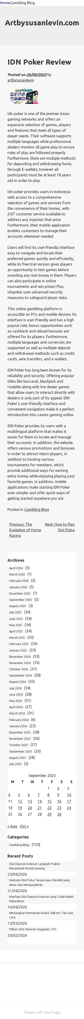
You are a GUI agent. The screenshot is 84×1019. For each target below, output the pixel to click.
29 (49, 814)
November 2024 (20, 662)
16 (59, 801)
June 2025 (16, 618)
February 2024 (18, 719)
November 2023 (20, 738)
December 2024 (19, 656)
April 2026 (16, 568)
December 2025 (19, 593)
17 (69, 801)
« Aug (12, 826)
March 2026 (17, 574)
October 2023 (18, 744)
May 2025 (15, 625)
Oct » (24, 826)
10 (69, 795)
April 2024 (16, 707)
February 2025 (18, 643)
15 (49, 801)
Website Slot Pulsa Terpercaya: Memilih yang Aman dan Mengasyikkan (39, 882)
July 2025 (15, 612)
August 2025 (17, 606)
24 (69, 808)
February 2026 (18, 580)
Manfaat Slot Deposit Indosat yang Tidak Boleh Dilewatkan (41, 899)
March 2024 (17, 713)
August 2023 (17, 757)
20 (30, 808)
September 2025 (20, 599)
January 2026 (18, 587)
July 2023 (15, 764)
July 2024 (15, 688)
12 (20, 801)
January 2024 (18, 726)
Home (5, 3)
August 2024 (17, 681)
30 (59, 814)
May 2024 (15, 700)
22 (49, 808)
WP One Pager (49, 1012)
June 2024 (16, 694)
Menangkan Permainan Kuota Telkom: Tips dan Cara (41, 915)
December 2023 (19, 732)
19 (20, 808)
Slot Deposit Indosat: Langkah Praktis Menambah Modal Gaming (34, 866)
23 (59, 808)
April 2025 (16, 631)
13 (30, 801)
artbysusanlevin (20, 80)
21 (40, 808)
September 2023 (20, 751)
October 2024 (18, 669)
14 (40, 801)
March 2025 (17, 637)
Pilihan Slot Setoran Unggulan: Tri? (32, 929)
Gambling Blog (22, 3)
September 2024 (20, 675)
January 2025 (18, 650)
